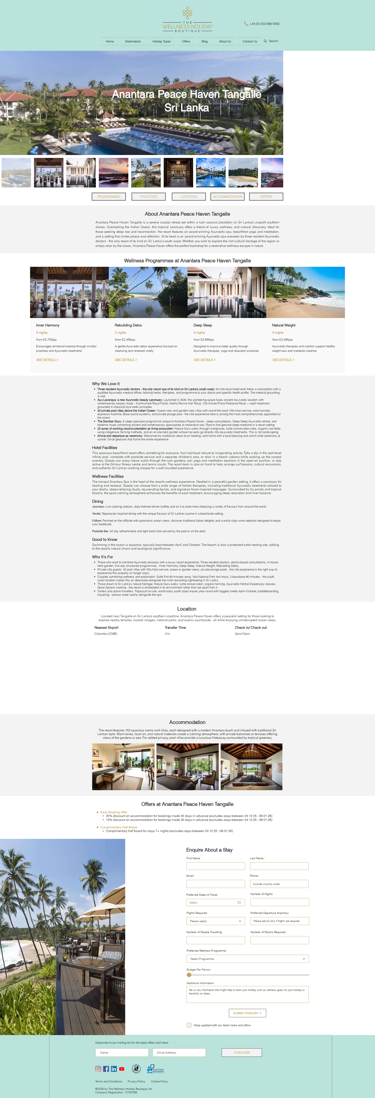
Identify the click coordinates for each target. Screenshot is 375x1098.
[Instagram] (98, 1069)
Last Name (256, 858)
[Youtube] (122, 1069)
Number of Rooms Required (268, 932)
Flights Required (197, 913)
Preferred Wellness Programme (206, 950)
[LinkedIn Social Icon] (114, 1069)
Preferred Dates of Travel (201, 894)
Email (190, 875)
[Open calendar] (239, 902)
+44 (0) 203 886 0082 (265, 24)
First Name (193, 858)
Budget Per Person (199, 969)
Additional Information (200, 983)
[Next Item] (275, 767)
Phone (254, 875)
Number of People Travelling (204, 932)
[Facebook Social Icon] (106, 1069)
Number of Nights (262, 894)
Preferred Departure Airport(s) (269, 913)
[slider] (189, 975)
